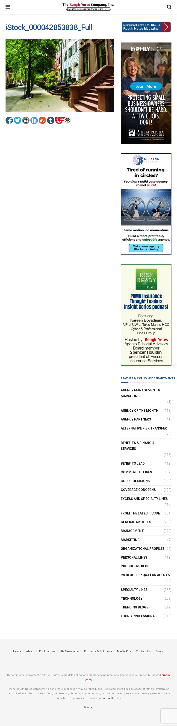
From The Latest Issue (140, 513)
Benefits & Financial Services (138, 446)
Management (132, 531)
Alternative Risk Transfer (144, 428)
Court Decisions (135, 481)
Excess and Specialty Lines (144, 499)
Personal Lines (134, 557)
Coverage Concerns (138, 490)
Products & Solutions (98, 651)
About (30, 651)
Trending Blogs (134, 607)
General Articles (136, 522)
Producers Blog (135, 566)
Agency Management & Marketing (140, 393)
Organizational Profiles (143, 549)
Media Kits (124, 651)
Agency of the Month (139, 410)
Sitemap (88, 707)
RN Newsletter (69, 651)
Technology (131, 598)
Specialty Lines (134, 590)
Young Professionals (140, 616)
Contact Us (143, 651)
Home (17, 651)
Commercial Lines (136, 472)
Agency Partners (136, 419)
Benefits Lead (133, 463)
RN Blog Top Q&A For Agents (145, 575)
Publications (47, 651)
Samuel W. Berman (109, 698)
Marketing (130, 540)
